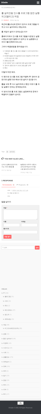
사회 (4, 352)
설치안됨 (12, 151)
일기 (4, 375)
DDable (4, 2)
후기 (4, 394)
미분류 (5, 343)
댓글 (5, 208)
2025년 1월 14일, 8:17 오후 (20, 190)
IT (4, 293)
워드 (6, 305)
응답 (8, 196)
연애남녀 (6, 362)
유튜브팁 (8, 319)
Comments (9, 185)
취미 (4, 385)
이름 (4, 221)
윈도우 (7, 314)
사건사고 (6, 348)
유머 (4, 371)
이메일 (23, 221)
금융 (4, 334)
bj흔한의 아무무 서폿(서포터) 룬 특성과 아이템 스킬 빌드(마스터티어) (28, 167)
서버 (6, 301)
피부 (4, 389)
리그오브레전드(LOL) (12, 328)
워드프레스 (8, 310)
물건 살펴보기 (8, 338)
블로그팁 (8, 296)
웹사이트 (6, 228)
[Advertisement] (20, 27)
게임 (4, 325)
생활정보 (6, 357)
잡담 (4, 380)
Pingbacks (23, 185)
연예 (4, 366)
